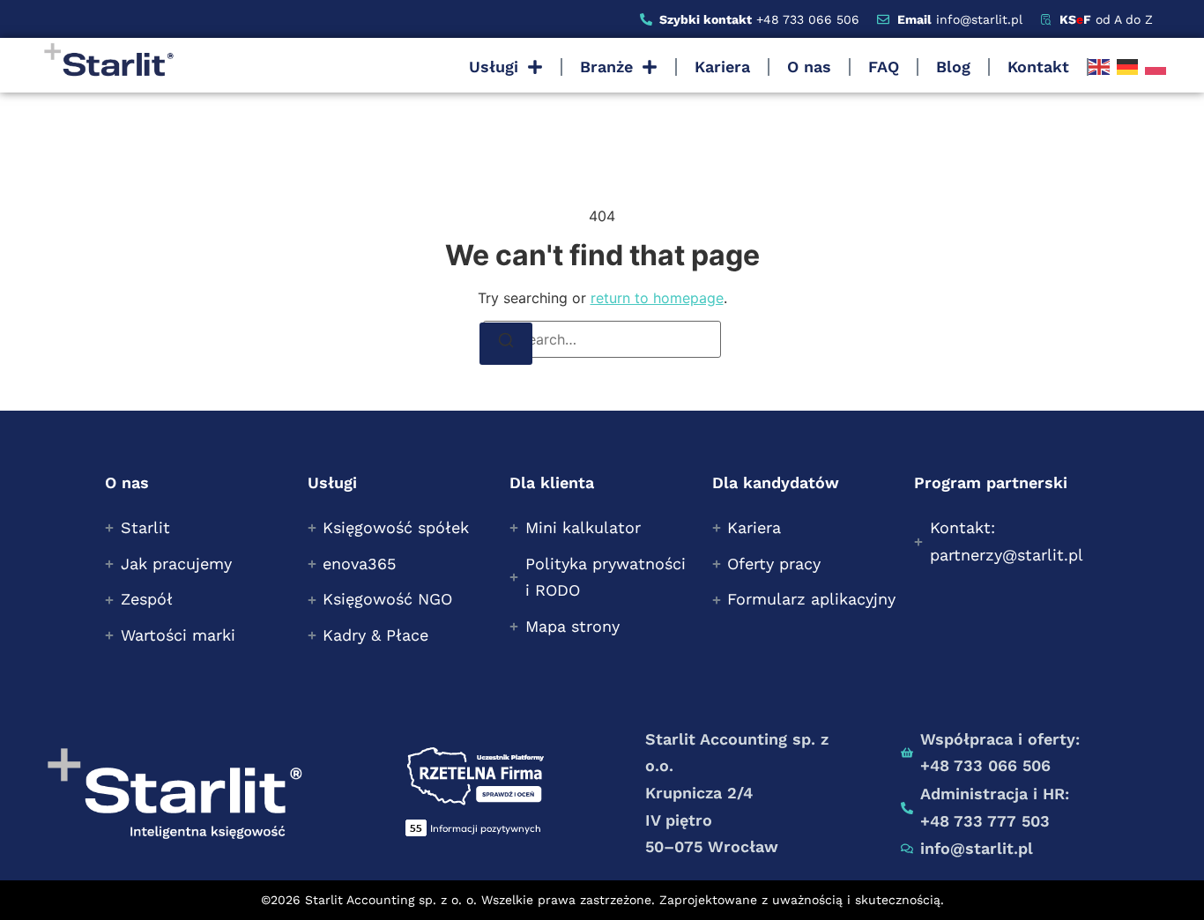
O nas (809, 66)
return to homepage (657, 298)
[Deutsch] (1127, 67)
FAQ (883, 66)
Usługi (493, 66)
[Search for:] (602, 339)
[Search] (505, 344)
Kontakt (1038, 66)
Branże (606, 66)
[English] (1099, 67)
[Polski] (1155, 67)
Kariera (722, 66)
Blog (953, 66)
